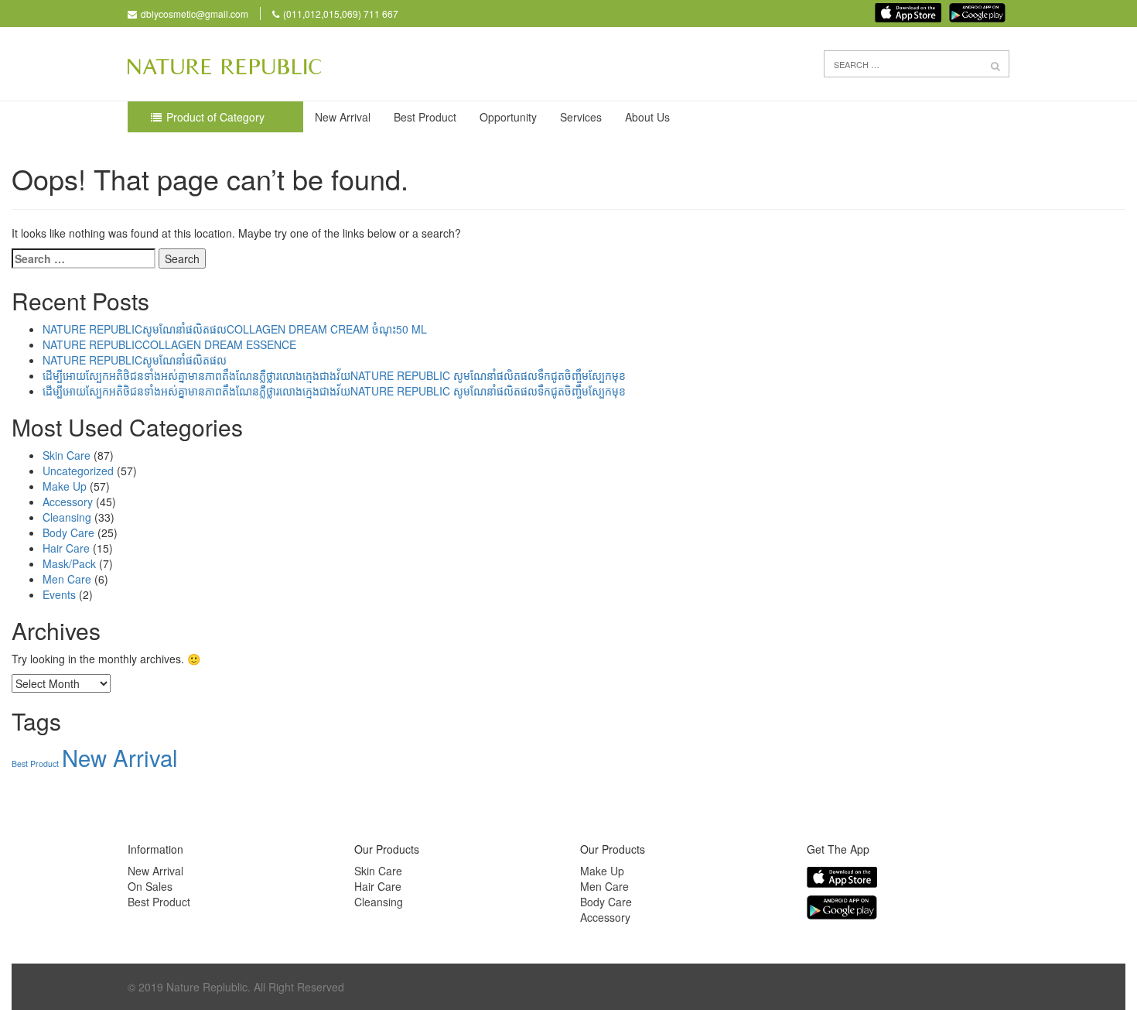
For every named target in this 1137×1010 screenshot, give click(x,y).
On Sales (150, 886)
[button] (995, 65)
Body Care (68, 532)
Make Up (65, 486)
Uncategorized (78, 470)
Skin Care (66, 455)
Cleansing (67, 517)
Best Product (425, 117)
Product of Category (215, 117)
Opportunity (508, 117)
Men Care (67, 579)
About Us (647, 117)
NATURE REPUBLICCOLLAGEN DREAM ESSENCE (169, 344)
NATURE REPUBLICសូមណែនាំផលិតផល (135, 360)
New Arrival (342, 117)
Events (59, 594)
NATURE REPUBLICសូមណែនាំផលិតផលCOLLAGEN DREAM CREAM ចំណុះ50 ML (235, 329)
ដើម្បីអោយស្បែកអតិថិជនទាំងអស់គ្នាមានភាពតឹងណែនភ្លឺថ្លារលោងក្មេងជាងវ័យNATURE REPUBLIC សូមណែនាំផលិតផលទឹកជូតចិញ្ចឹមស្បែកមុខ (334, 375)
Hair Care (66, 548)
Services (581, 117)
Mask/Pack (69, 563)
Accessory (68, 501)
